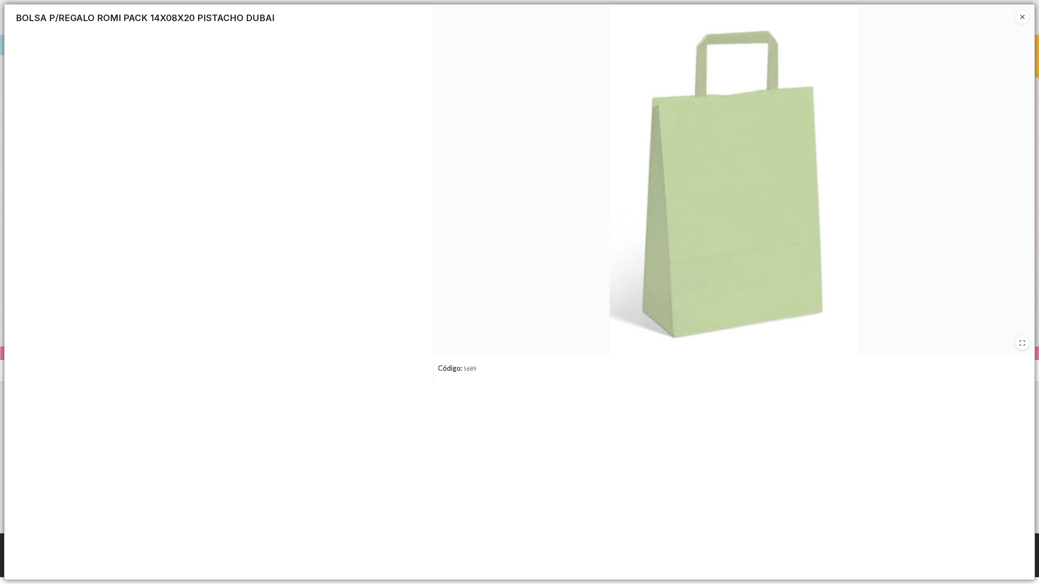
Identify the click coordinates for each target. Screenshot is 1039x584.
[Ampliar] (1022, 342)
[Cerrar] (1022, 16)
